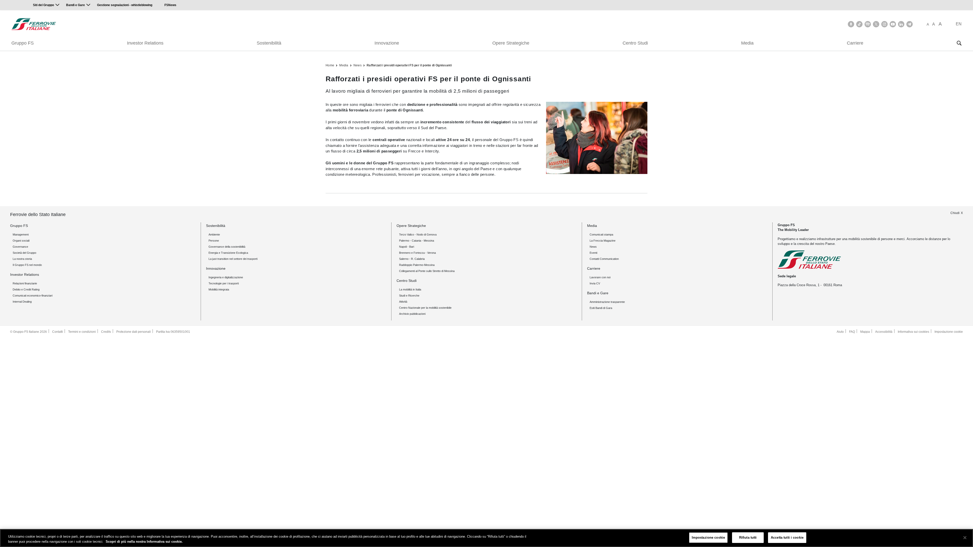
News (357, 65)
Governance (20, 246)
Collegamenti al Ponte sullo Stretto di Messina (427, 270)
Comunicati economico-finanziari (32, 295)
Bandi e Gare (75, 5)
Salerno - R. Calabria (412, 258)
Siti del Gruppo (43, 5)
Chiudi (955, 213)
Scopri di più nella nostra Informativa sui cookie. (144, 541)
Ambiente (214, 234)
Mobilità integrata (219, 289)
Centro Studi (635, 43)
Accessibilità (883, 332)
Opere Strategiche (510, 43)
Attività (403, 301)
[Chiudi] (964, 537)
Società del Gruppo (24, 252)
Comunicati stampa (601, 234)
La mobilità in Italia (410, 289)
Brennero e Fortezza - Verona (417, 252)
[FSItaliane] (33, 24)
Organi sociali (21, 240)
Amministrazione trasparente (607, 301)
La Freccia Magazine (602, 240)
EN (959, 24)
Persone (214, 240)
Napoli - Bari (406, 246)
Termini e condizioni (82, 332)
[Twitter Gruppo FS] (876, 24)
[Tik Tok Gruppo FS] (859, 24)
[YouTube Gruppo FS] (893, 24)
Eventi (593, 252)
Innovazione (387, 43)
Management (21, 234)
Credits (106, 332)
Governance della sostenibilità (227, 246)
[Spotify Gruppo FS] (868, 24)
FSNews (170, 5)
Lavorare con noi (600, 277)
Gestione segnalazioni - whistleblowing (124, 5)
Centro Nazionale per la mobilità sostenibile (425, 307)
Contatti (57, 332)
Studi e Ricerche (409, 295)
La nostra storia (22, 258)
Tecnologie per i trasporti (224, 283)
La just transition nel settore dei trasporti (233, 258)
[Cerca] (959, 43)
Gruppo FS (22, 43)
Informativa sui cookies (913, 332)
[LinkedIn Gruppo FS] (901, 24)
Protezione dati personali (133, 332)
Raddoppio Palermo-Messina (417, 264)
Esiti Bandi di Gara (601, 307)
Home (330, 65)
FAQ (852, 332)
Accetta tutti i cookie (787, 537)
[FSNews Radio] (851, 24)
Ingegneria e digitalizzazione (226, 277)
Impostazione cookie (948, 332)
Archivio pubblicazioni (412, 313)
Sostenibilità (269, 43)
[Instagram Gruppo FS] (884, 24)
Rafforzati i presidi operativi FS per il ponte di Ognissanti (409, 65)
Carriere (855, 43)
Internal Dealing (22, 301)
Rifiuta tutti (748, 537)
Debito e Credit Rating (26, 289)
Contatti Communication (604, 258)
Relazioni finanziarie (25, 283)
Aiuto (840, 332)
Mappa (865, 332)
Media (747, 43)
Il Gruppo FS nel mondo (27, 264)
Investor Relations (145, 43)
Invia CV (595, 283)
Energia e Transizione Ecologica (228, 252)
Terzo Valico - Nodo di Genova (418, 234)
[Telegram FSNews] (909, 24)
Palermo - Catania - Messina (416, 240)
